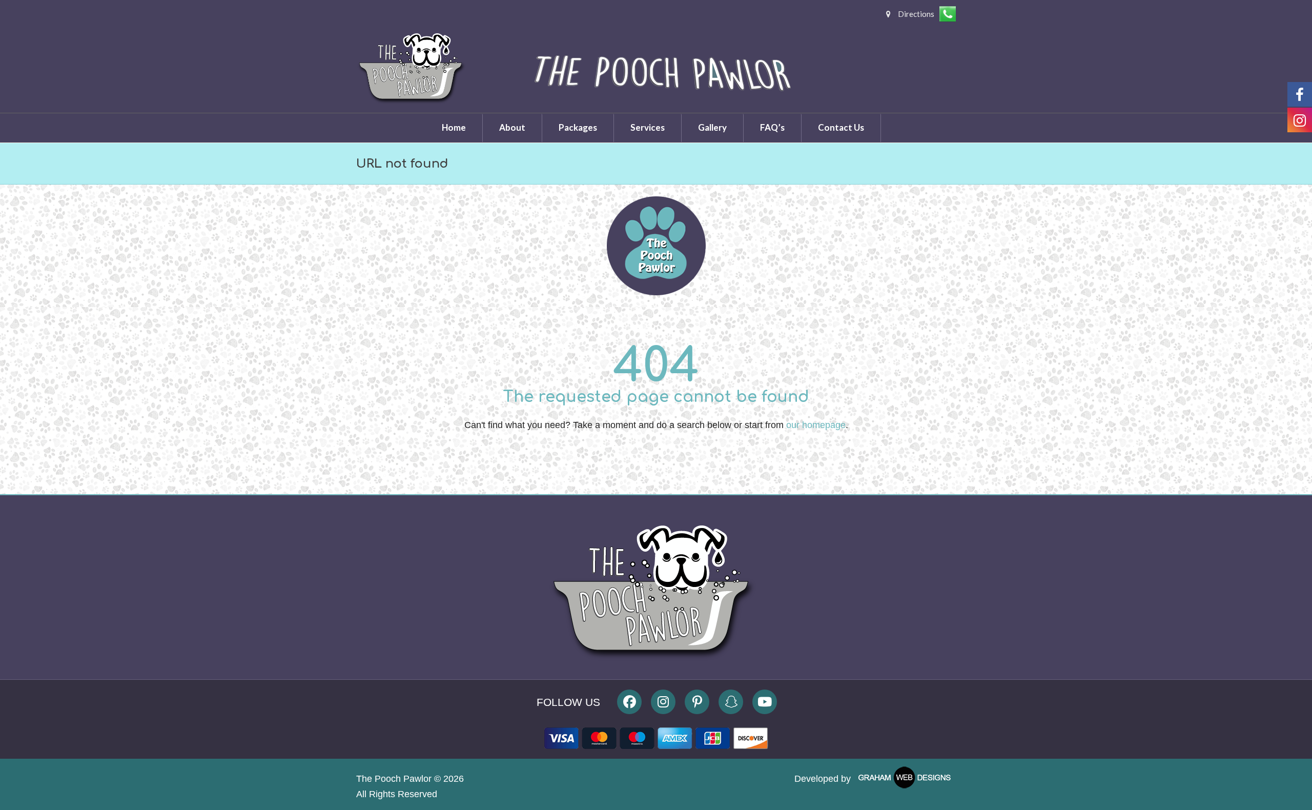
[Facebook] (629, 702)
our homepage (816, 425)
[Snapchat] (731, 702)
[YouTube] (764, 702)
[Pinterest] (697, 702)
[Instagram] (663, 702)
